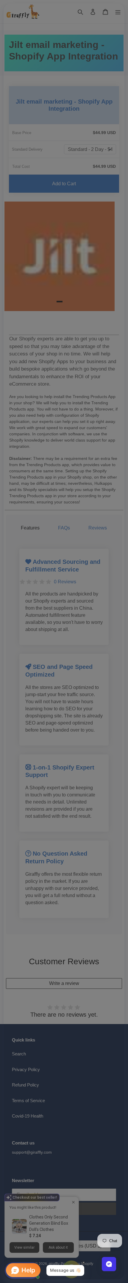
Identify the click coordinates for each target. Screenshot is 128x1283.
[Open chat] (109, 1264)
